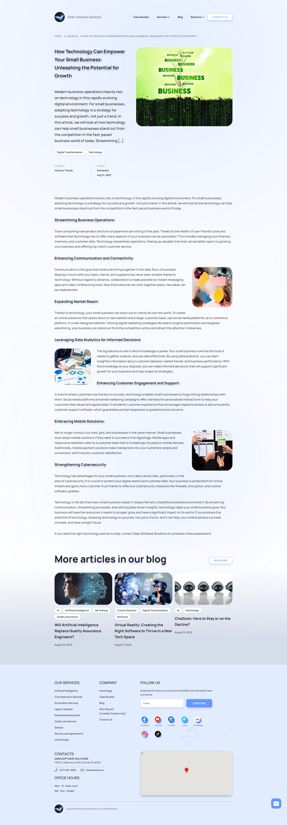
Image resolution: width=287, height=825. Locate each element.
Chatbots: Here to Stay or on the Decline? (202, 621)
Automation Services (66, 703)
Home (58, 36)
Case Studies (141, 17)
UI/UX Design (62, 739)
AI (58, 610)
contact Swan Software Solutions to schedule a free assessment (166, 534)
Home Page (105, 690)
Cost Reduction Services (68, 697)
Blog (180, 17)
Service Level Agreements (69, 733)
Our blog (72, 36)
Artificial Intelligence (77, 610)
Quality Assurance (67, 616)
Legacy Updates (64, 709)
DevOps (59, 727)
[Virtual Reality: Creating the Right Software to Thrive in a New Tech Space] (143, 589)
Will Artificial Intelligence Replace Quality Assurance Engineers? (78, 630)
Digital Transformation (70, 152)
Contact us (220, 17)
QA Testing (101, 610)
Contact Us (105, 719)
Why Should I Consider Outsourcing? (112, 711)
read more (221, 560)
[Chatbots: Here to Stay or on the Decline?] (203, 589)
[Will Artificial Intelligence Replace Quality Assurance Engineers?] (83, 589)
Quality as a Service (65, 721)
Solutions (122, 616)
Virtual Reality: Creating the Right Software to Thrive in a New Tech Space (143, 630)
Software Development (67, 715)
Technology (95, 152)
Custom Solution (126, 610)
